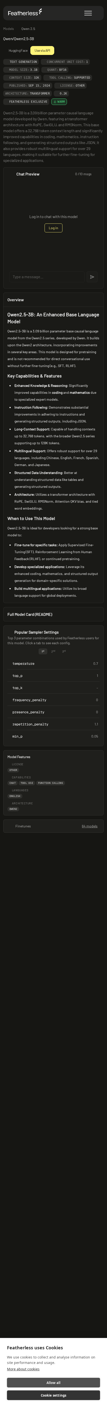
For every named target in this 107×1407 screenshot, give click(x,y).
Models (8, 28)
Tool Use (27, 783)
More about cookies (23, 1369)
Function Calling (50, 783)
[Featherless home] (26, 13)
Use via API (42, 50)
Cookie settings (53, 1395)
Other (13, 770)
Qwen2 (13, 809)
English (14, 796)
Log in (53, 228)
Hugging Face (18, 50)
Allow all (54, 1383)
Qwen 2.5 (28, 28)
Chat (12, 783)
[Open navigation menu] (88, 13)
